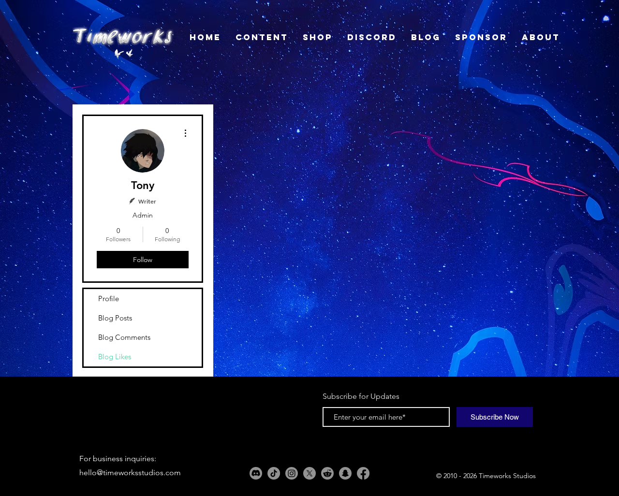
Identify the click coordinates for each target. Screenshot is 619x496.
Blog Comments (124, 337)
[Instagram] (291, 473)
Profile (108, 298)
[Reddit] (327, 473)
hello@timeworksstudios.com (130, 472)
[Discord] (256, 473)
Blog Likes (114, 356)
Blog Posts (115, 317)
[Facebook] (363, 473)
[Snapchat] (345, 473)
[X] (309, 473)
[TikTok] (273, 473)
